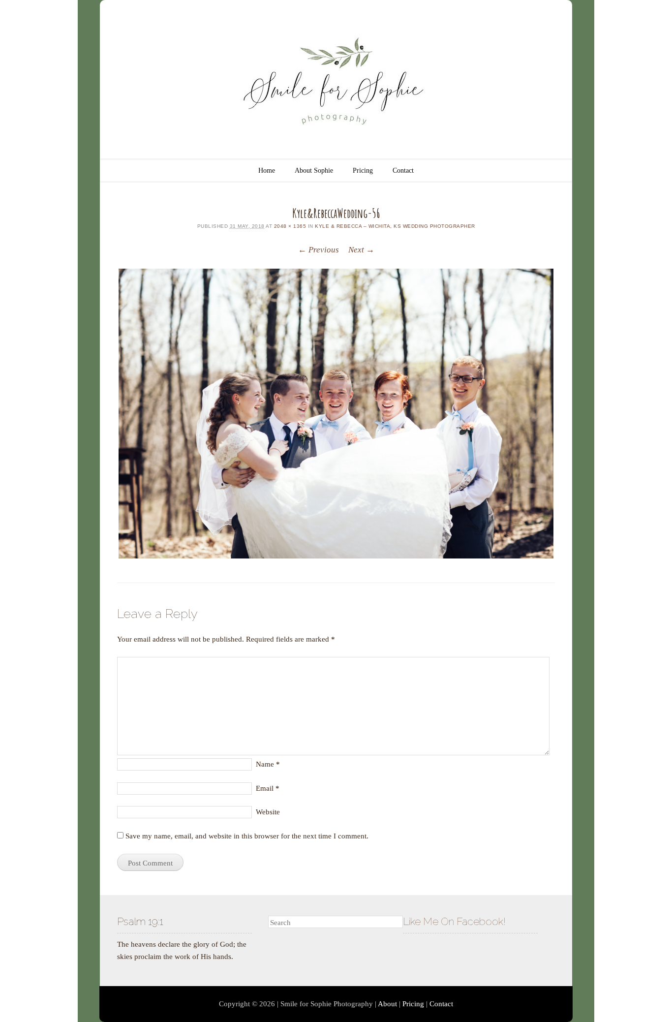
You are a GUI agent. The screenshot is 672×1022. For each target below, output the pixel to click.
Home (266, 170)
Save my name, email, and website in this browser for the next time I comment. (246, 836)
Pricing (363, 170)
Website (268, 812)
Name (268, 764)
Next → (361, 249)
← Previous (318, 249)
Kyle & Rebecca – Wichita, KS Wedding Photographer (395, 226)
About (387, 1004)
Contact (403, 170)
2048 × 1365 (290, 226)
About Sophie (314, 170)
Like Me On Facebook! (454, 921)
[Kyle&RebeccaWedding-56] (336, 413)
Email (267, 788)
